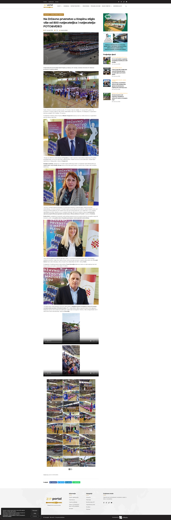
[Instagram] (121, 2)
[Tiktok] (124, 2)
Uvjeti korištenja (12, 515)
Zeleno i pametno (106, 6)
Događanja (66, 6)
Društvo (52, 14)
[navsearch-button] (125, 6)
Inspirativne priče (75, 6)
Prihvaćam (35, 510)
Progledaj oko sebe (95, 6)
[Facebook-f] (119, 2)
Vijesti (59, 6)
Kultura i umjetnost (59, 14)
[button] (53, 482)
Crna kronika (86, 6)
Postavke (35, 516)
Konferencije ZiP (117, 6)
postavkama (5, 515)
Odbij (35, 513)
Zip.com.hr (52, 517)
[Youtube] (126, 2)
